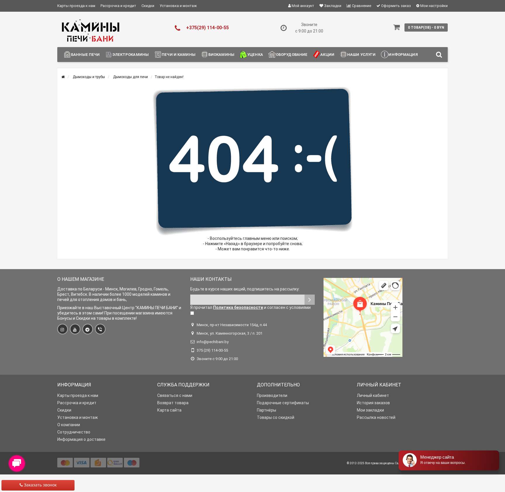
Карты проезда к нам (76, 6)
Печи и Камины (179, 54)
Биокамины (221, 54)
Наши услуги (361, 54)
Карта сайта (169, 410)
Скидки (147, 6)
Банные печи (85, 54)
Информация (403, 54)
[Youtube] (75, 329)
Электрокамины (131, 54)
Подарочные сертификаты (283, 402)
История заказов (373, 402)
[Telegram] (87, 329)
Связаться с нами (174, 395)
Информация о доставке (81, 439)
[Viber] (100, 329)
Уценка (255, 54)
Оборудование (292, 54)
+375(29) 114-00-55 (207, 27)
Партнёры (266, 410)
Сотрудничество (73, 432)
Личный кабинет (373, 395)
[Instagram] (62, 329)
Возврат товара (172, 402)
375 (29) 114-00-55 (212, 350)
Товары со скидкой (275, 417)
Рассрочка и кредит (118, 6)
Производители (272, 395)
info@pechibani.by (213, 342)
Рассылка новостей (376, 417)
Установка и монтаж (178, 6)
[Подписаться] (310, 300)
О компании (68, 424)
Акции (327, 54)
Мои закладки (370, 410)
